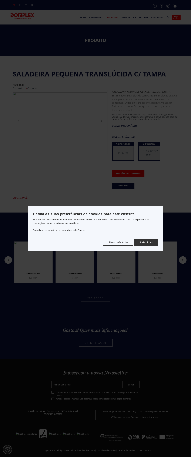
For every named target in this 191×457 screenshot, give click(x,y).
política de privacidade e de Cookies (68, 230)
